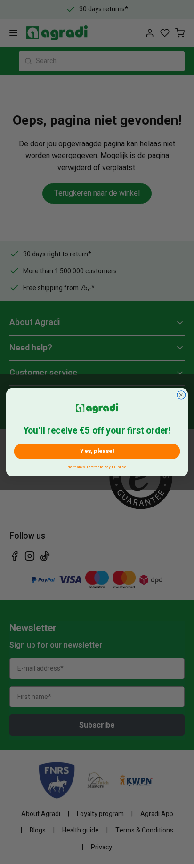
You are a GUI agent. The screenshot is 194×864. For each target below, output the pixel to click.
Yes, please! (96, 450)
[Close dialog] (181, 394)
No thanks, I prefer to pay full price (97, 465)
